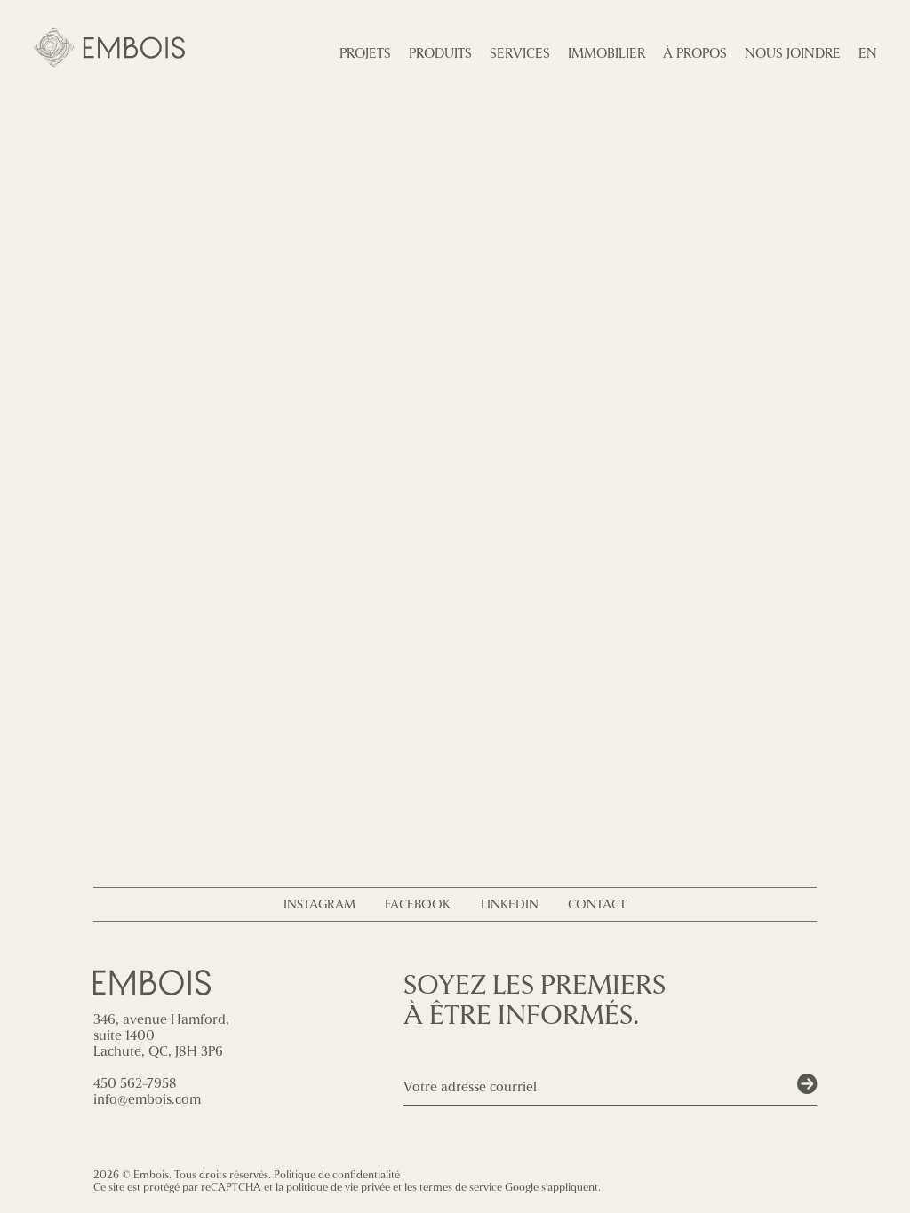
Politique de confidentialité (337, 1175)
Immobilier (606, 53)
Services (520, 53)
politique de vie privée (338, 1187)
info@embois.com (147, 1099)
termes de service (460, 1187)
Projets (365, 53)
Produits (440, 53)
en (867, 53)
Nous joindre (793, 53)
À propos (695, 53)
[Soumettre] (807, 1085)
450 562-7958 (135, 1083)
